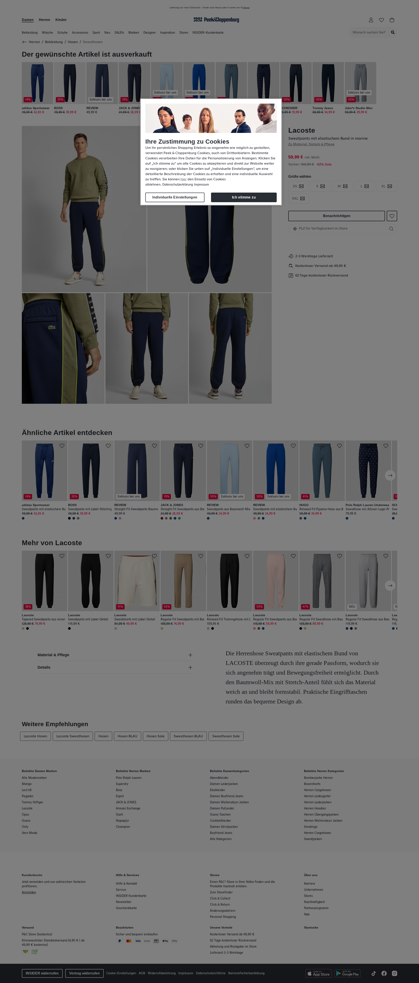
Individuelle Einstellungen (174, 197)
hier (183, 179)
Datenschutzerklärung (177, 184)
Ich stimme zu (244, 197)
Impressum (201, 184)
